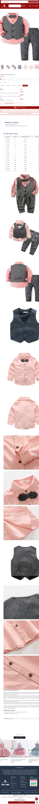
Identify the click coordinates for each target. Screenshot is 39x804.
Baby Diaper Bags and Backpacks (9, 774)
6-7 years (19, 85)
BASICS (36, 792)
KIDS (28, 792)
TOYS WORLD (32, 792)
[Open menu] (37, 6)
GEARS (25, 792)
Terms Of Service (23, 786)
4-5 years (8, 85)
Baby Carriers (14, 773)
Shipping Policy (23, 784)
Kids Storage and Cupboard (6, 773)
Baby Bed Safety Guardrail (8, 772)
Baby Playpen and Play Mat (19, 772)
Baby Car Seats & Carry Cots (29, 772)
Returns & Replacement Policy (23, 782)
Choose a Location (32, 1)
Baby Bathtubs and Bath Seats (22, 773)
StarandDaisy (24, 706)
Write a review (18, 737)
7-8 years (25, 85)
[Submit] (10, 6)
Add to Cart (21, 802)
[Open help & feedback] (36, 799)
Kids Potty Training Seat (33, 773)
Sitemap (19, 798)
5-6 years (14, 85)
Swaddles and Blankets (31, 774)
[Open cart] (37, 802)
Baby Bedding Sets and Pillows (21, 774)
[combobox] (15, 6)
